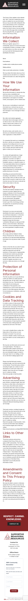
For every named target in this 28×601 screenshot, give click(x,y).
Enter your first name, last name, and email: (14, 572)
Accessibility (12, 599)
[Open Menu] (24, 5)
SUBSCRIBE (14, 590)
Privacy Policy (6, 599)
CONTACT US (14, 524)
